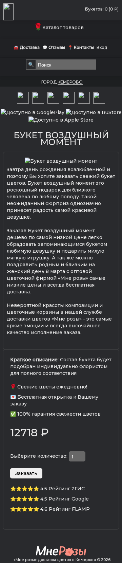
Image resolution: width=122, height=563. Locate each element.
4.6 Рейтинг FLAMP (65, 509)
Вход (102, 47)
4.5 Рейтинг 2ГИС (62, 489)
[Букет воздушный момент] (61, 161)
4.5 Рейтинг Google (64, 499)
